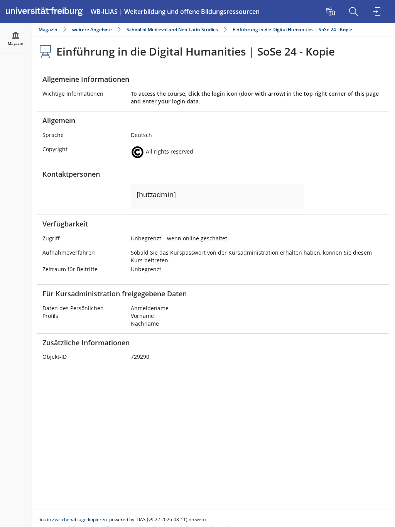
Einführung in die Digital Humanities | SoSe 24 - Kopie (292, 29)
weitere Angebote (92, 29)
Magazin (48, 29)
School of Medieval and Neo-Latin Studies (172, 29)
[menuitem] (331, 11)
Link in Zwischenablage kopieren (72, 519)
